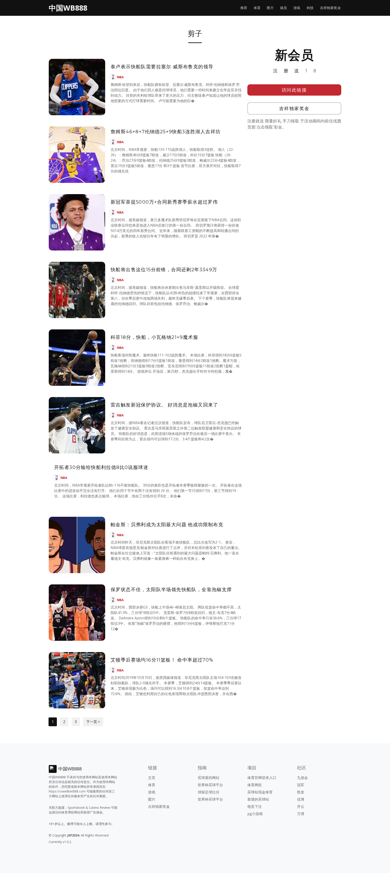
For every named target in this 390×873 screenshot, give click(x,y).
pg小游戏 (255, 813)
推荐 (243, 8)
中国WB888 (68, 8)
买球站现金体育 (260, 792)
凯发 (300, 792)
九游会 (302, 777)
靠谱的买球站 (258, 799)
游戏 (296, 8)
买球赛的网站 (208, 777)
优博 (300, 799)
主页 (151, 777)
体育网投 (254, 784)
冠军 (300, 784)
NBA (120, 77)
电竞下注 (254, 806)
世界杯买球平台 (210, 784)
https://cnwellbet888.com (67, 791)
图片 (270, 8)
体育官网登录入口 (261, 777)
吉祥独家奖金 (330, 8)
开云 (300, 806)
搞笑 (283, 8)
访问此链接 (294, 90)
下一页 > (93, 721)
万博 (300, 813)
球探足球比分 (208, 792)
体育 (257, 8)
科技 (310, 8)
